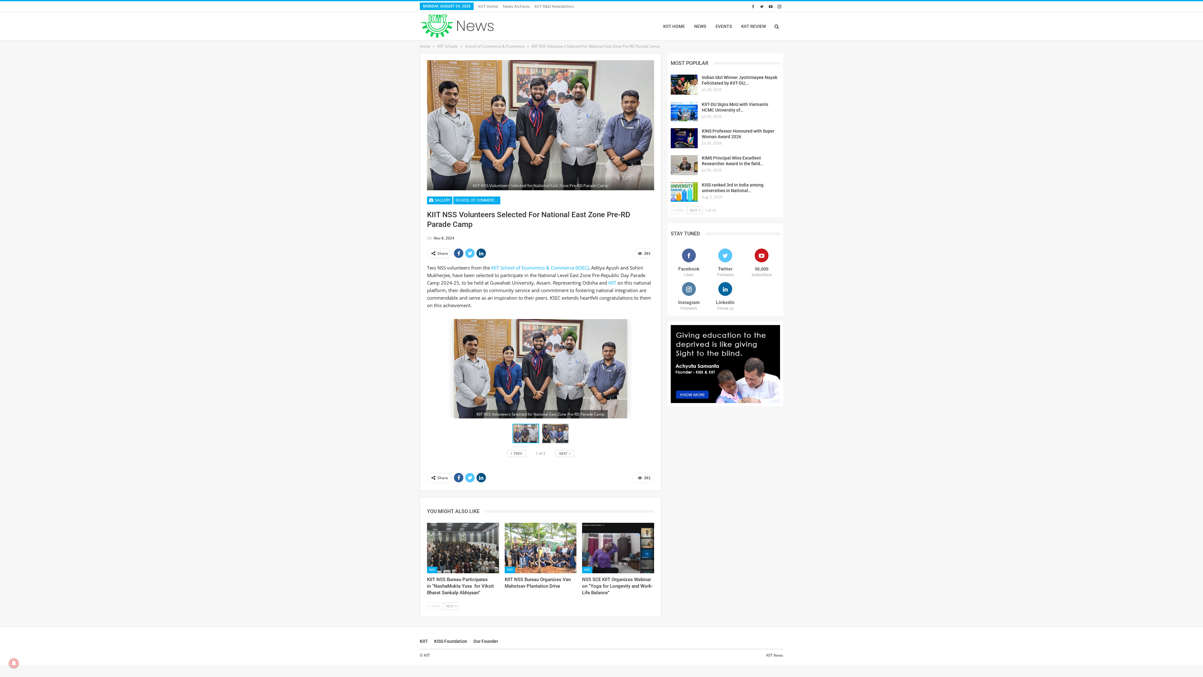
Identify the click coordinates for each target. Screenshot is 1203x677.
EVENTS (724, 26)
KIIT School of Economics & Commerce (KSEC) (540, 268)
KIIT (612, 283)
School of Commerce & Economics (478, 200)
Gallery (442, 200)
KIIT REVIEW (753, 26)
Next (652, 125)
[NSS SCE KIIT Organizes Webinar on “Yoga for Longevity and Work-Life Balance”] (618, 548)
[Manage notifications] (14, 663)
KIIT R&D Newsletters (554, 6)
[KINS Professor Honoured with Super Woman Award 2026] (684, 138)
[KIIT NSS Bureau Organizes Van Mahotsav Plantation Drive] (541, 548)
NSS (432, 569)
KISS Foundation (450, 641)
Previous (428, 125)
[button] (555, 433)
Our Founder (485, 641)
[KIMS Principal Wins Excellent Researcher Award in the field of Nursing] (684, 165)
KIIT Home (488, 6)
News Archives (516, 6)
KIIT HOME (674, 26)
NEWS (700, 26)
